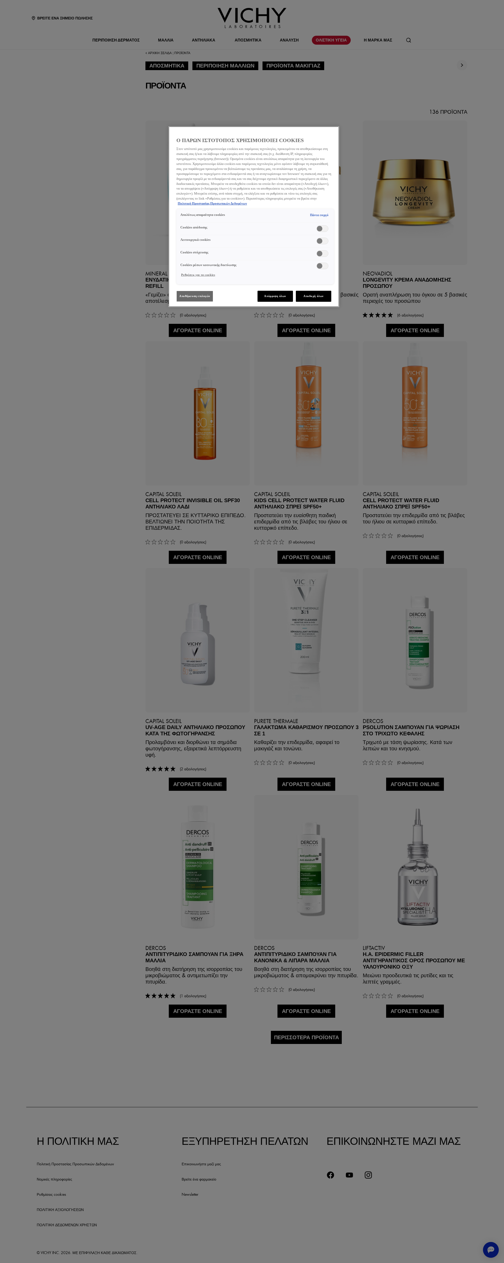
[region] (254, 216)
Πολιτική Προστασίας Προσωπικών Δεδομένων (212, 203)
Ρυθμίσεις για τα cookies (198, 274)
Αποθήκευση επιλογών (194, 296)
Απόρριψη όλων (275, 296)
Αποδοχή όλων (313, 296)
